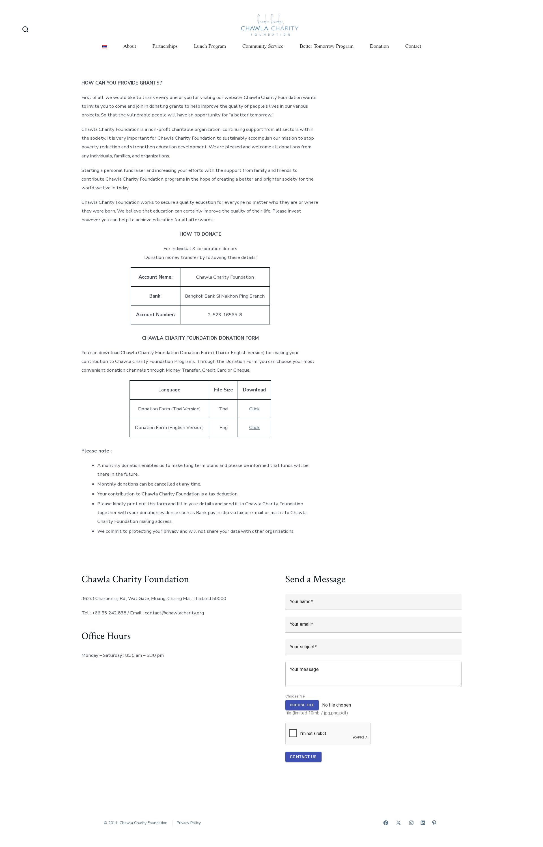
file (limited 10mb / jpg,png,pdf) (318, 709)
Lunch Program (210, 46)
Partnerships (165, 46)
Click (254, 409)
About (129, 46)
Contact (413, 46)
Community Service (262, 46)
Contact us (303, 757)
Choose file (295, 696)
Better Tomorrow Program (327, 46)
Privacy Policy (189, 823)
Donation (379, 46)
